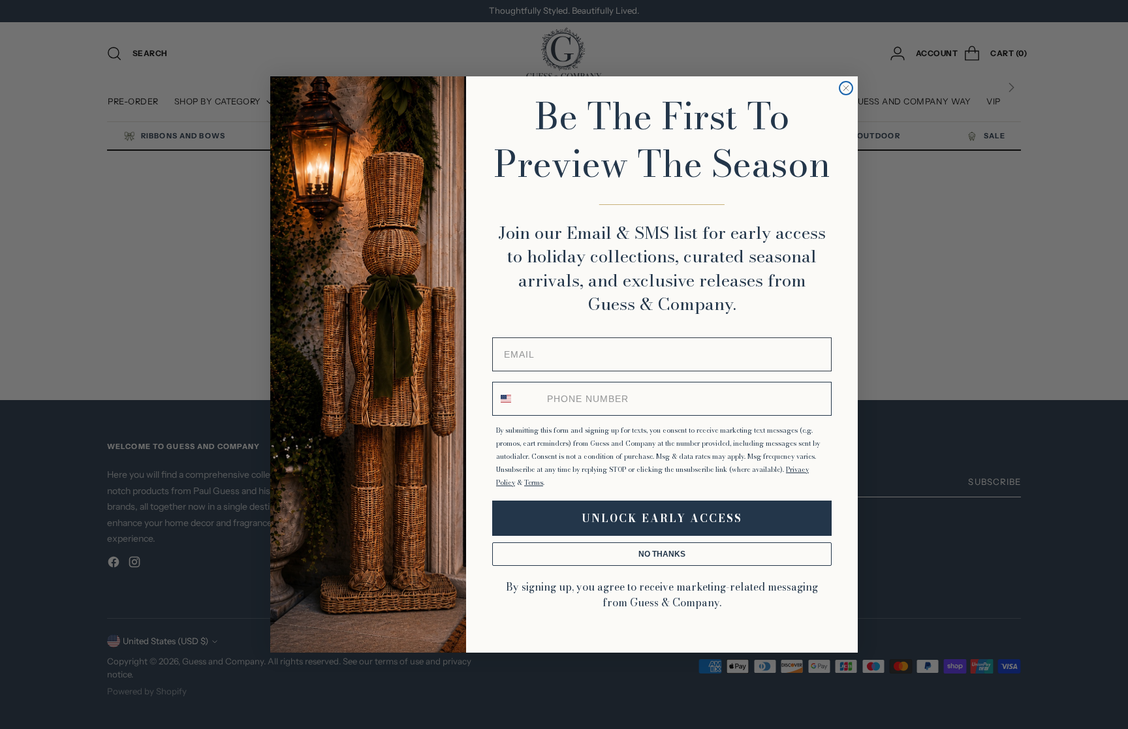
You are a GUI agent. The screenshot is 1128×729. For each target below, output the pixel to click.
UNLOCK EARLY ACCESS (662, 518)
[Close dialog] (846, 88)
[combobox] (517, 398)
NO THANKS (661, 554)
